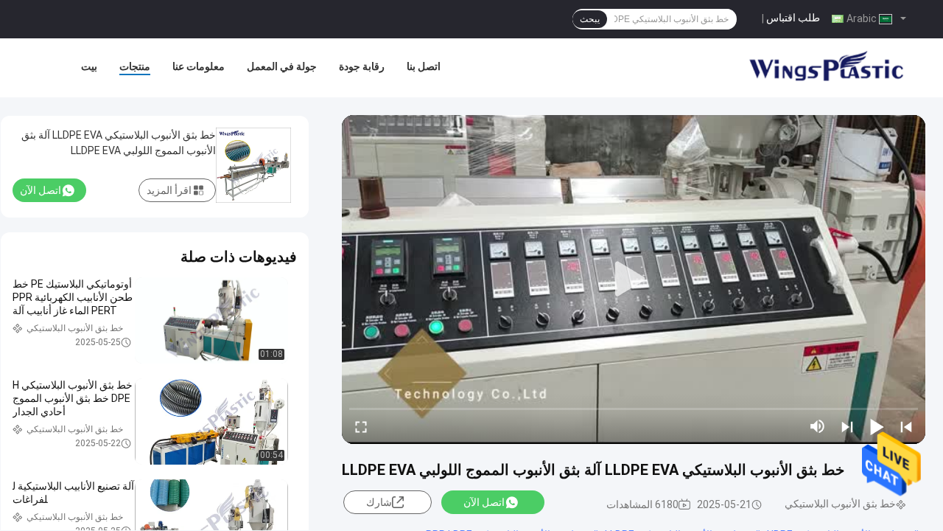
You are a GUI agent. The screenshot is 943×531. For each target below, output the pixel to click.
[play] (633, 279)
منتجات (134, 66)
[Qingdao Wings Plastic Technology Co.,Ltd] (825, 68)
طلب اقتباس (793, 18)
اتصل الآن (484, 502)
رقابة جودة (362, 66)
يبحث (590, 19)
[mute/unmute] (817, 426)
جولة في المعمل (282, 66)
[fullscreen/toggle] (361, 426)
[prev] (906, 426)
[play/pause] (876, 426)
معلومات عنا (198, 66)
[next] (847, 426)
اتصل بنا (424, 66)
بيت (89, 66)
